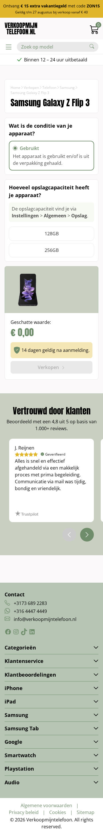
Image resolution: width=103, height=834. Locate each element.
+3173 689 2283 (30, 603)
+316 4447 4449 (30, 611)
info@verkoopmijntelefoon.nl (45, 619)
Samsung (67, 87)
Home (15, 87)
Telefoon (49, 87)
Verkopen (31, 87)
